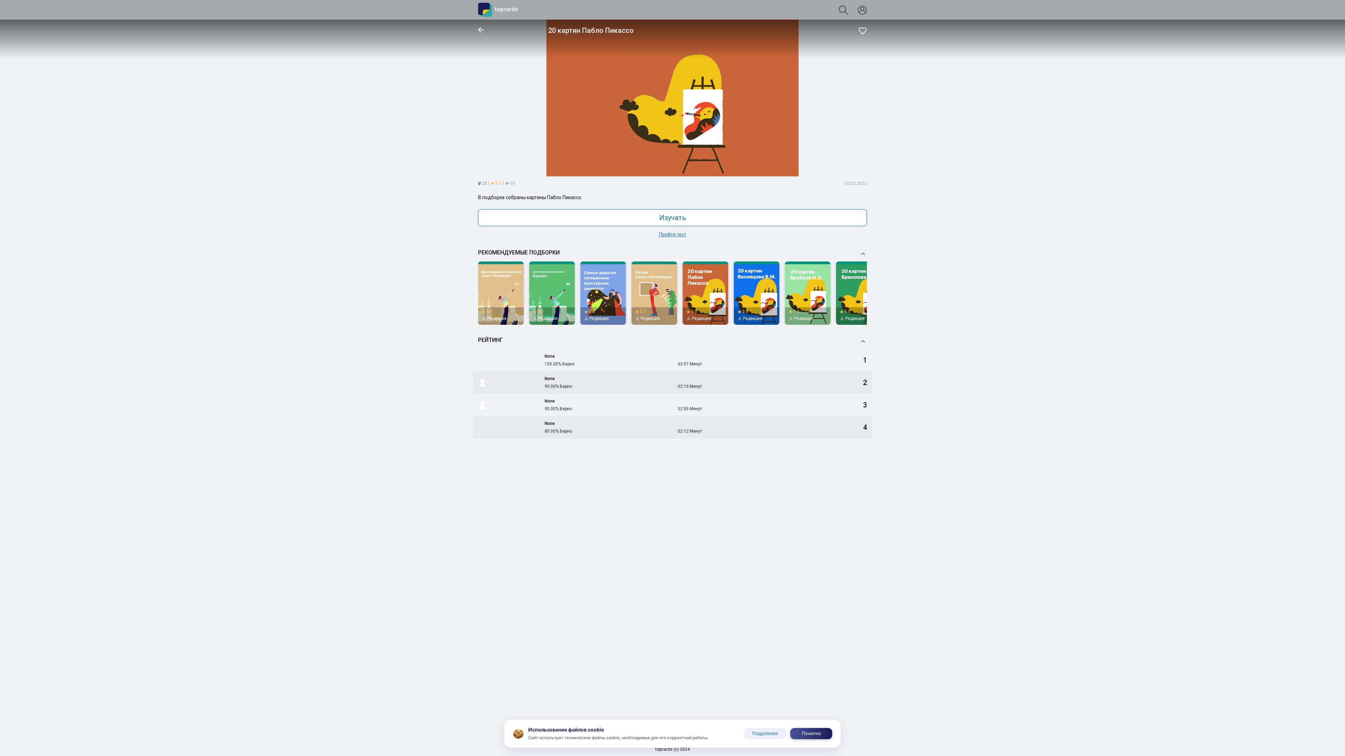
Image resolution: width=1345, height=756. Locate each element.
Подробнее (765, 733)
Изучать (672, 218)
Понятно (811, 733)
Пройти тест (673, 234)
